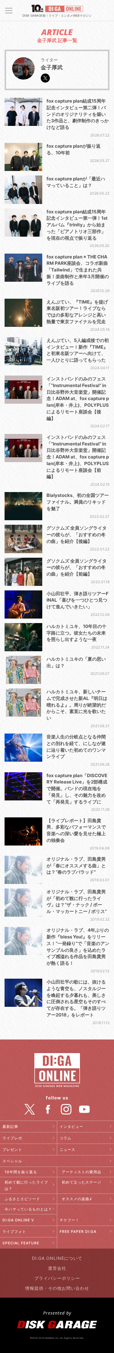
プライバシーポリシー (57, 1278)
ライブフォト (14, 1231)
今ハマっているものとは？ (28, 1209)
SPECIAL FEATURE (20, 1243)
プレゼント (12, 1149)
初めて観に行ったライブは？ (26, 1185)
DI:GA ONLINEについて (57, 1258)
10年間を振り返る (21, 1172)
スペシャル (12, 1161)
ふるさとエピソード (22, 1199)
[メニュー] (8, 10)
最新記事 (10, 1126)
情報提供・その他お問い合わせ (57, 1288)
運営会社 (57, 1268)
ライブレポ (12, 1138)
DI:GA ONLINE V (18, 1220)
